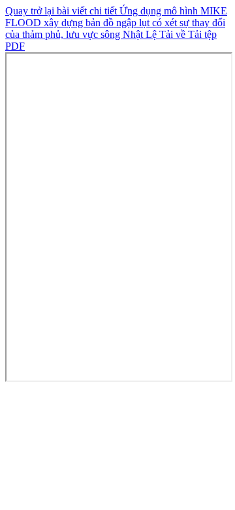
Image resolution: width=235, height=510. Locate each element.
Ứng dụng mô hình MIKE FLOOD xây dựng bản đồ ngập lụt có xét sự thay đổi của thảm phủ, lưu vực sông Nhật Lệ (116, 22)
